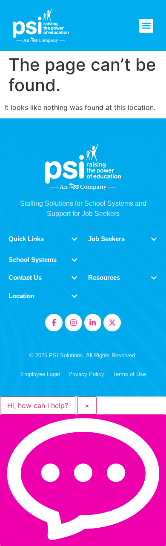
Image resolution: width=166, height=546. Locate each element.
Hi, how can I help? (37, 405)
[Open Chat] (83, 480)
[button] (146, 26)
